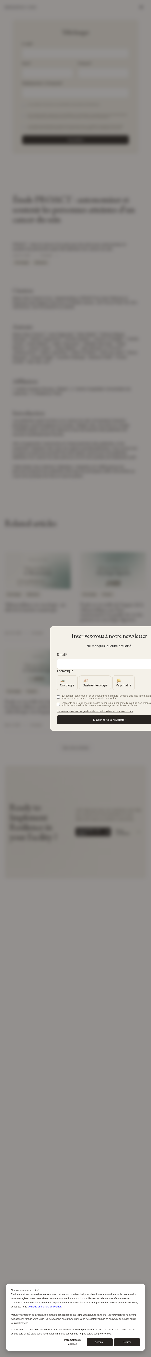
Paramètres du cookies (72, 1342)
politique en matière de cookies (44, 1306)
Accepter (99, 1342)
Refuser (127, 1342)
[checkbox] (67, 683)
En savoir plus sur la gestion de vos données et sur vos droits (95, 711)
